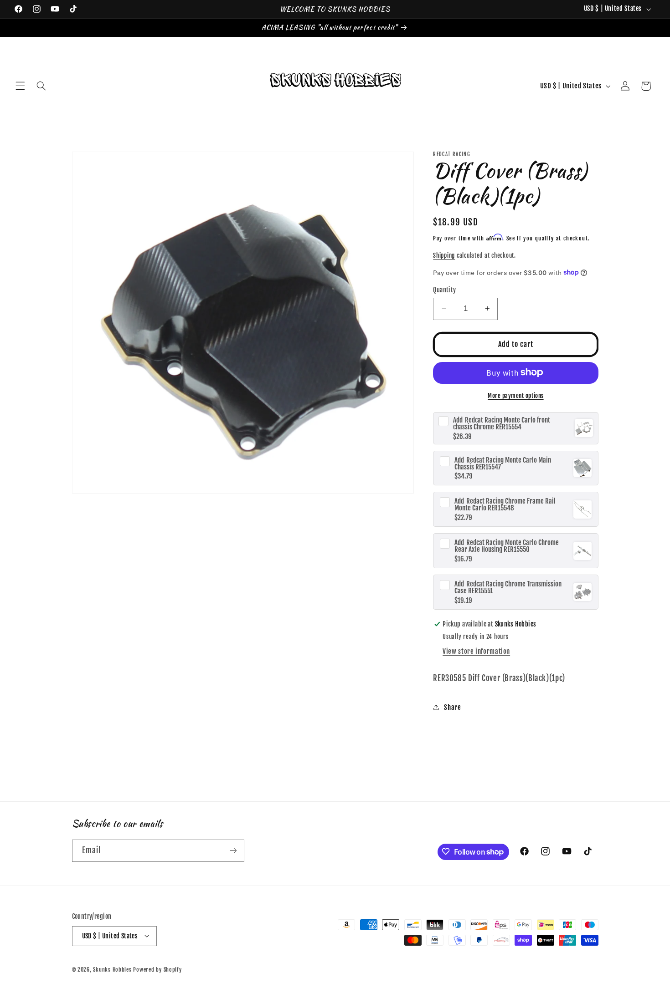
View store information (476, 651)
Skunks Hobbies (113, 969)
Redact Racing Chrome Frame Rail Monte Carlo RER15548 (505, 504)
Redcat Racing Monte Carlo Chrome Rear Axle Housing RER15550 (506, 546)
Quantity (444, 289)
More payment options (516, 395)
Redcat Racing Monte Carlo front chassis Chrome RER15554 (501, 423)
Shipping (444, 255)
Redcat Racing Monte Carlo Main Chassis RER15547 (502, 463)
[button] (20, 86)
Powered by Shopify (157, 969)
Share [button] (452, 707)
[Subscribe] (232, 850)
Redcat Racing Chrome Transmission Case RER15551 (508, 587)
